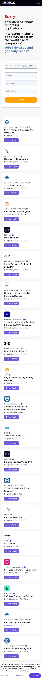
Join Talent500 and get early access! (19, 49)
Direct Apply (11, 140)
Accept (35, 676)
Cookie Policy (22, 671)
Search (21, 100)
